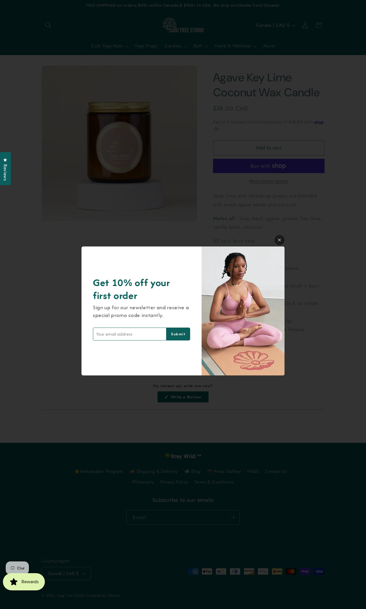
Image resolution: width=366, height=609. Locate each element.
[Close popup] (279, 240)
